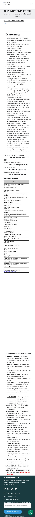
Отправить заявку (13, 512)
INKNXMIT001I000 (13, 364)
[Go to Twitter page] (16, 489)
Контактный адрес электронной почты (17, 502)
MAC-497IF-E (11, 397)
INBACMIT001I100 (13, 356)
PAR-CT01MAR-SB (13, 452)
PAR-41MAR (11, 437)
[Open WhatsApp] (30, 512)
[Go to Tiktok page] (12, 489)
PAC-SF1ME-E (11, 423)
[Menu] (31, 4)
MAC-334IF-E (11, 383)
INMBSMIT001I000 (13, 374)
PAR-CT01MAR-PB (13, 443)
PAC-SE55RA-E (12, 419)
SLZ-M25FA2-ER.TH (14, 20)
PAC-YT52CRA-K (13, 431)
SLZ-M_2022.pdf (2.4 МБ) (17, 174)
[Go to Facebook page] (5, 489)
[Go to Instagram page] (8, 489)
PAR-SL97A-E (11, 466)
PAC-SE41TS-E (12, 415)
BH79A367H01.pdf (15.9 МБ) (18, 165)
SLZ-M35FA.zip (14, 169)
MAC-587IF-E (11, 405)
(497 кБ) (23, 169)
